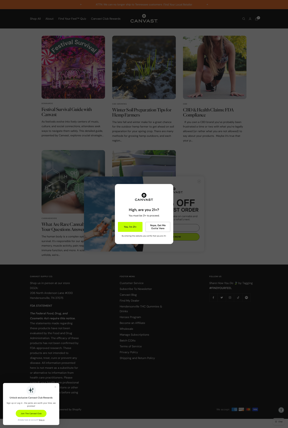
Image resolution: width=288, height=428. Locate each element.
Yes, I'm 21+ (130, 226)
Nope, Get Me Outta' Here (158, 227)
